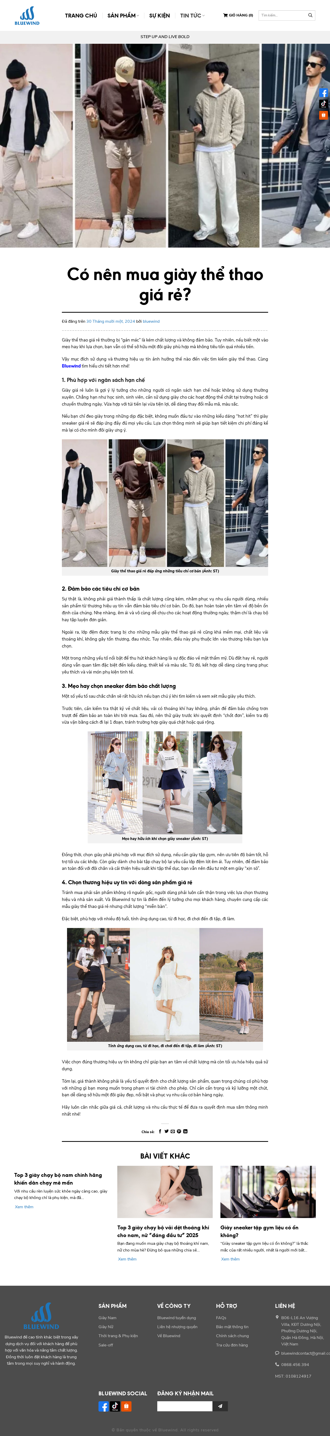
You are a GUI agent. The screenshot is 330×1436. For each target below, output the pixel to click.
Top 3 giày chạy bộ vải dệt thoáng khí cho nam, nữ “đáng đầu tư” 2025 (163, 1231)
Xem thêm (24, 1207)
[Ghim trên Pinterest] (179, 1131)
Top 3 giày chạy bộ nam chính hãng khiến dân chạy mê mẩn (58, 1178)
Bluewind (71, 366)
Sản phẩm (122, 15)
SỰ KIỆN (159, 15)
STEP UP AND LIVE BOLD (165, 37)
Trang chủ (81, 15)
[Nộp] (310, 15)
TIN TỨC (190, 15)
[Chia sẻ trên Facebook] (160, 1131)
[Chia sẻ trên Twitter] (166, 1131)
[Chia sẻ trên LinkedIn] (185, 1131)
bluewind (151, 321)
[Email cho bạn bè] (173, 1131)
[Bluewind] (27, 15)
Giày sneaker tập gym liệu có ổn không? (259, 1231)
